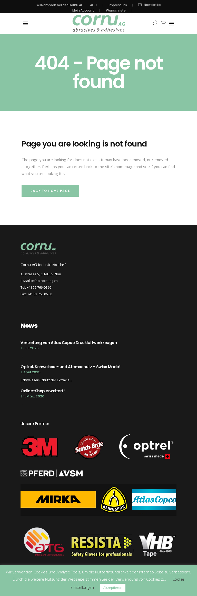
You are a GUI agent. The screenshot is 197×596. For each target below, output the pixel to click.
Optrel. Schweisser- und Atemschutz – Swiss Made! (70, 366)
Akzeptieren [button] (112, 587)
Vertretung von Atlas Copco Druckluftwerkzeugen (69, 342)
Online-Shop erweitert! (43, 391)
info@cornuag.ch (44, 280)
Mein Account (83, 10)
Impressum (118, 5)
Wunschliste (116, 10)
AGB (93, 5)
